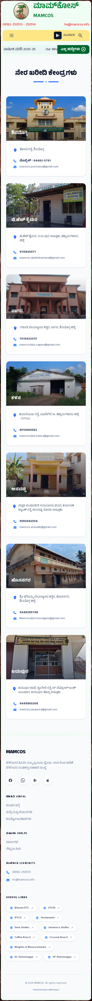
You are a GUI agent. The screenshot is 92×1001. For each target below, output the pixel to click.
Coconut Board (59, 937)
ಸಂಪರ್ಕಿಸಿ (69, 35)
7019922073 (28, 339)
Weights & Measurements (30, 947)
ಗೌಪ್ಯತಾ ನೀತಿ (13, 849)
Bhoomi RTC (22, 908)
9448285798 (28, 613)
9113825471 (27, 252)
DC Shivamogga (24, 957)
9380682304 (28, 521)
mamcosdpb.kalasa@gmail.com (39, 436)
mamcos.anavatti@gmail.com (37, 527)
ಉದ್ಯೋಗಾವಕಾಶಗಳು (18, 819)
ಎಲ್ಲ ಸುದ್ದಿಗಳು (73, 49)
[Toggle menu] (11, 35)
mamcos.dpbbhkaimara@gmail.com (42, 258)
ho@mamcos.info (76, 25)
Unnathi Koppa (52, 990)
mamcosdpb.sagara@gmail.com (39, 345)
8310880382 (28, 430)
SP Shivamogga (62, 957)
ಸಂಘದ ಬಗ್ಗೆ (13, 806)
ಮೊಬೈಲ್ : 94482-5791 (35, 161)
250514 (31, 25)
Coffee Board (22, 937)
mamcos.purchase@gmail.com (38, 167)
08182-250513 (12, 25)
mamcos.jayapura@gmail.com (38, 710)
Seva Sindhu (22, 928)
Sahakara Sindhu (58, 928)
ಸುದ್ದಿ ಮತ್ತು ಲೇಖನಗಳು (19, 812)
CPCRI (51, 908)
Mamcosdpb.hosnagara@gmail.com (42, 619)
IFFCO (18, 918)
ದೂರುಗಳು (12, 842)
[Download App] (58, 35)
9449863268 (28, 704)
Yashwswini (48, 918)
